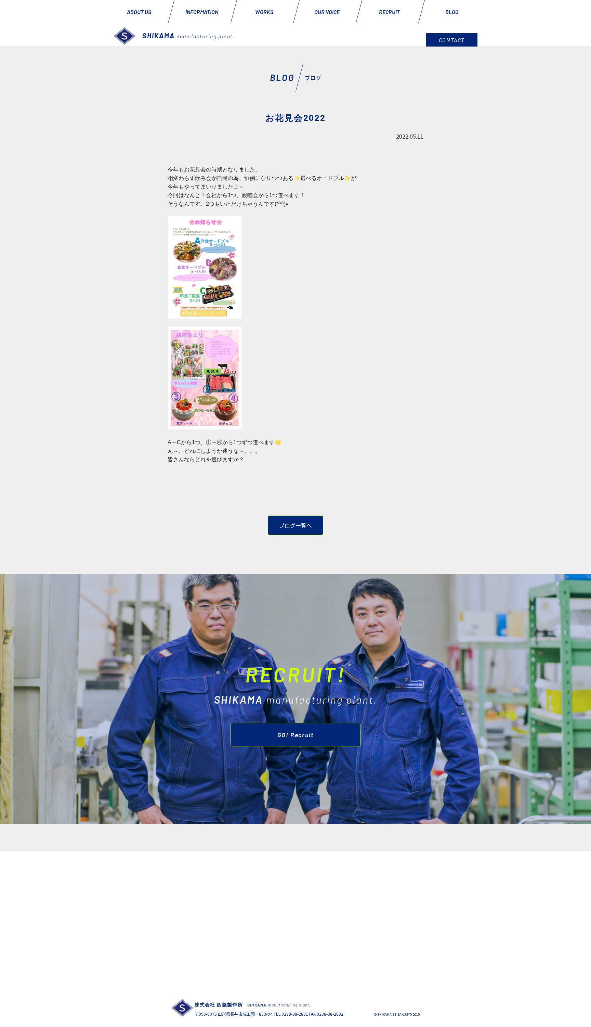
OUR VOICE (327, 12)
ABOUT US (139, 12)
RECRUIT (389, 12)
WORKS (264, 12)
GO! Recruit (295, 735)
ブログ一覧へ (295, 525)
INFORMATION (201, 12)
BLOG (452, 12)
